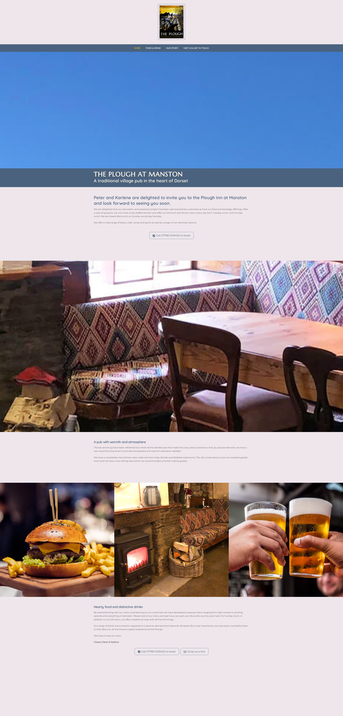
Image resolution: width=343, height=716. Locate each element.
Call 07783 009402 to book (173, 235)
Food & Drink (153, 48)
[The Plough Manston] (171, 38)
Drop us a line (196, 651)
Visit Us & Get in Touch (196, 48)
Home (137, 48)
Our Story (172, 48)
